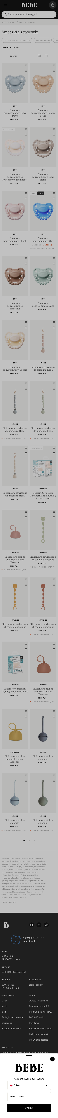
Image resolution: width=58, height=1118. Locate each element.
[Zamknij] (52, 1059)
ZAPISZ (28, 1108)
